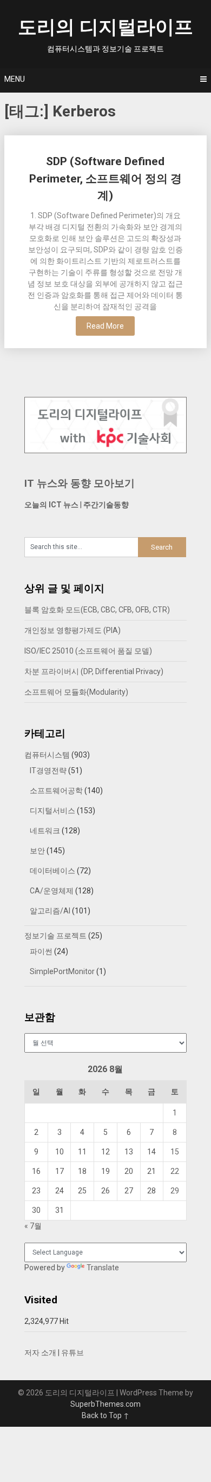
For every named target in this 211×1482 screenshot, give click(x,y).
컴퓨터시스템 (47, 754)
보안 (37, 850)
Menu (14, 79)
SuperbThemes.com (105, 1404)
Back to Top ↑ (105, 1415)
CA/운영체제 (52, 890)
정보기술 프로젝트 (55, 935)
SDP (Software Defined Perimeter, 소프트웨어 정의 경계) (105, 178)
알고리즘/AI (50, 910)
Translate (103, 1267)
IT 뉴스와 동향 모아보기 (79, 483)
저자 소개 (40, 1352)
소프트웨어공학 (56, 790)
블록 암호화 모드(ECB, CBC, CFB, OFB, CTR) (97, 609)
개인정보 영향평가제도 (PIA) (72, 630)
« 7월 (33, 1226)
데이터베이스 (52, 870)
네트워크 (45, 830)
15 (174, 1151)
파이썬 (41, 951)
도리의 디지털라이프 (105, 27)
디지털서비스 (52, 810)
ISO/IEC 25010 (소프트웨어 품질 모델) (88, 651)
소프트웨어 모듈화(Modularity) (76, 692)
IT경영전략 (48, 770)
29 (174, 1190)
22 (174, 1171)
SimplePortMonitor (62, 971)
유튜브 (72, 1352)
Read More (105, 326)
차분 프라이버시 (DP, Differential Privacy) (93, 671)
